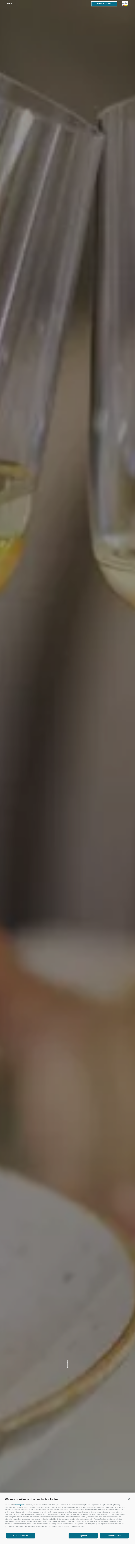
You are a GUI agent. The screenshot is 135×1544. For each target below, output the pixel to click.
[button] (128, 1499)
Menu (9, 4)
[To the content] (67, 1364)
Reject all (83, 1536)
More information (20, 1536)
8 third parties (20, 1505)
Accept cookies (114, 1536)
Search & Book (104, 4)
